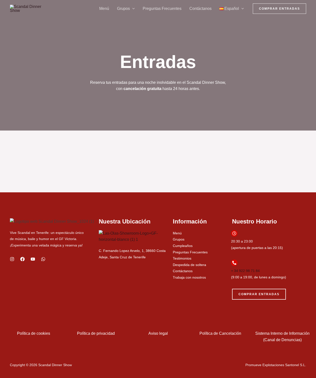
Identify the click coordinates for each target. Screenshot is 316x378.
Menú (104, 8)
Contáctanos (200, 8)
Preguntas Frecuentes (162, 8)
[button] (132, 8)
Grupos (123, 8)
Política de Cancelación (220, 333)
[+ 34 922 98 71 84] (234, 263)
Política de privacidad (96, 333)
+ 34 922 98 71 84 (245, 271)
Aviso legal (158, 333)
